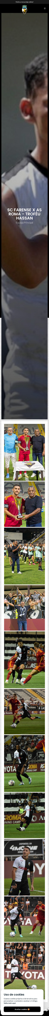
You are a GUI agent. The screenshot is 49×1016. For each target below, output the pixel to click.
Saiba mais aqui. (10, 1003)
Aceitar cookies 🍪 (22, 1009)
